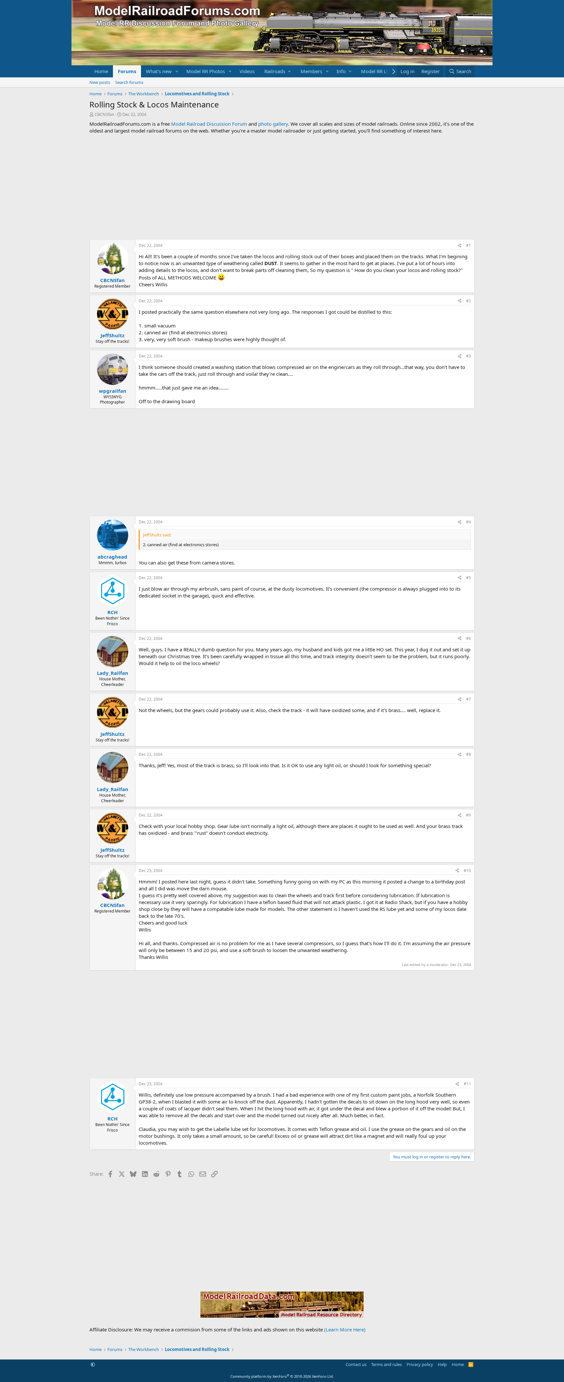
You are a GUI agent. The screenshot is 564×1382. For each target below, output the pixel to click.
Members (311, 71)
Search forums (129, 82)
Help (442, 1364)
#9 (468, 815)
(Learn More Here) (345, 1329)
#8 (468, 754)
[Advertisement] (282, 186)
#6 (468, 638)
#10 (467, 870)
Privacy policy (420, 1364)
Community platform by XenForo (282, 1376)
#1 (468, 245)
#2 (468, 301)
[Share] (459, 245)
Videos (247, 71)
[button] (176, 71)
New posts (99, 82)
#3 (468, 356)
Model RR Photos (205, 71)
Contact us (356, 1364)
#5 (468, 577)
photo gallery (273, 123)
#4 (468, 522)
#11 (467, 1084)
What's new (159, 71)
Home (101, 71)
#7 (468, 699)
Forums (127, 71)
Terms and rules (386, 1364)
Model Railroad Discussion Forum (209, 123)
